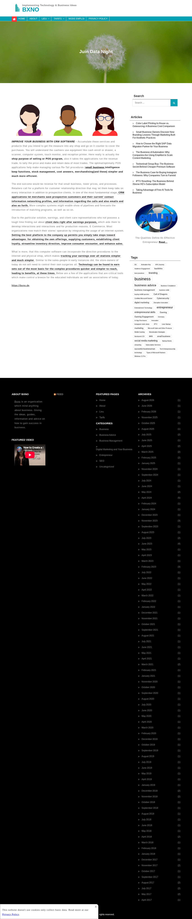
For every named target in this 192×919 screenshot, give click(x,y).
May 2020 (146, 716)
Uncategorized (106, 466)
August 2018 (148, 814)
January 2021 (148, 676)
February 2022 (149, 601)
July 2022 (146, 572)
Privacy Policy (98, 18)
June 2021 (147, 647)
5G (136, 264)
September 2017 (150, 877)
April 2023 (147, 555)
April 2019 (147, 779)
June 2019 (147, 768)
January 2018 (148, 854)
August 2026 (148, 400)
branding (153, 273)
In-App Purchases (141, 320)
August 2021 (148, 635)
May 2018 (146, 831)
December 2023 (150, 515)
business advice (145, 285)
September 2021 (150, 630)
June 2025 (147, 440)
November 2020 (150, 681)
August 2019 (148, 756)
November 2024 (150, 469)
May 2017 (146, 894)
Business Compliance (168, 286)
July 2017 (146, 888)
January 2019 (148, 785)
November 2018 (150, 796)
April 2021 (147, 658)
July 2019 (146, 762)
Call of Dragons (160, 294)
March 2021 (147, 664)
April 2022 (147, 590)
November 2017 (150, 865)
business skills (164, 290)
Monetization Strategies (157, 332)
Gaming (163, 312)
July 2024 (146, 480)
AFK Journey (159, 264)
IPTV (155, 324)
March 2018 (147, 842)
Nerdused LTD (139, 336)
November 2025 (150, 417)
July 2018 (146, 819)
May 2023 (146, 549)
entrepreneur (165, 307)
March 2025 (147, 452)
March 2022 (147, 595)
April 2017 (147, 900)
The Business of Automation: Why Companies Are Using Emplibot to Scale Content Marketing (153, 155)
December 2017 (150, 859)
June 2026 (147, 406)
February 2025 (149, 457)
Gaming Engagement (144, 317)
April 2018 (147, 837)
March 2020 (147, 727)
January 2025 (148, 463)
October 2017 (148, 871)
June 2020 (147, 710)
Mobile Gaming (140, 332)
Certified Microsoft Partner (143, 298)
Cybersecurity (163, 298)
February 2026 (149, 411)
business (143, 279)
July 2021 (146, 641)
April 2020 (147, 722)
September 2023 (150, 526)
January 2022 (148, 607)
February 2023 (149, 567)
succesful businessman (145, 349)
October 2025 (148, 423)
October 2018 (148, 802)
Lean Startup (166, 324)
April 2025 (147, 446)
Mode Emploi (76, 18)
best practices (139, 273)
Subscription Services (153, 345)
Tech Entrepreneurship (167, 349)
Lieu (44, 18)
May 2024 (146, 492)
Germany (161, 317)
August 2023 (148, 532)
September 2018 (150, 808)
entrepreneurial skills (145, 312)
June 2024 (147, 486)
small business (95, 167)
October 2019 (148, 745)
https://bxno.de (20, 285)
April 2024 (147, 498)
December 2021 (150, 612)
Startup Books (167, 341)
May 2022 (146, 584)
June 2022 (147, 578)
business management (145, 290)
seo (151, 336)
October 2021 (148, 624)
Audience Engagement (142, 268)
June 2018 (147, 825)
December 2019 (150, 739)
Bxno (17, 401)
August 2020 (148, 699)
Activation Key (146, 264)
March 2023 (147, 561)
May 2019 (146, 773)
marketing (139, 328)
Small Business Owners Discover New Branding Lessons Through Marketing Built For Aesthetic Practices (154, 135)
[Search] (174, 102)
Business (104, 429)
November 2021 (150, 618)
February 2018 (149, 848)
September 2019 (150, 750)
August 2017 (148, 882)
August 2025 (148, 429)
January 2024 (148, 509)
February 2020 (149, 733)
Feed (60, 394)
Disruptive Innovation (161, 302)
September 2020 (150, 693)
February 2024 (149, 503)
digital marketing (142, 302)
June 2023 (147, 544)
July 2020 (146, 704)
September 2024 (150, 475)
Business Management (110, 441)
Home (21, 18)
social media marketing (146, 340)
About (33, 18)
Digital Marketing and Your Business (114, 449)
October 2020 (148, 687)
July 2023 (146, 538)
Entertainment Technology (143, 308)
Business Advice (107, 435)
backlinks (158, 269)
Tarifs (58, 18)
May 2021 (146, 653)
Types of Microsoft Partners (155, 352)
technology (138, 352)
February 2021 (149, 670)
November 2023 (150, 521)
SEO (101, 461)
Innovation (154, 320)
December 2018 (150, 791)
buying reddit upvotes (142, 294)
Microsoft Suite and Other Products (160, 328)
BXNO (30, 9)
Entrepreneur (105, 455)
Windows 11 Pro (140, 356)
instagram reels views (142, 324)
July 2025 (146, 434)
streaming (138, 345)
